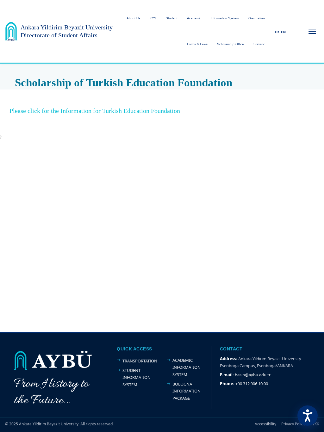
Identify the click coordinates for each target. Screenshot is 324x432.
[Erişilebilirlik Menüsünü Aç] (307, 415)
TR (276, 32)
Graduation (256, 18)
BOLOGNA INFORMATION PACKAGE (186, 391)
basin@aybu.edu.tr (253, 375)
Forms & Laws (197, 44)
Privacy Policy (293, 424)
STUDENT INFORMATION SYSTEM (136, 377)
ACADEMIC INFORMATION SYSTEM (186, 367)
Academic (194, 18)
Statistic (259, 44)
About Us (133, 18)
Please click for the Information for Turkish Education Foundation (94, 110)
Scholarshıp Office (230, 44)
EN (283, 32)
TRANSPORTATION (139, 361)
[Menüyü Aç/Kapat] (312, 31)
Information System (225, 18)
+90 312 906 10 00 (251, 383)
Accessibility (265, 424)
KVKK (314, 424)
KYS (153, 18)
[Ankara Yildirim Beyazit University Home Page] (11, 31)
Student (172, 18)
